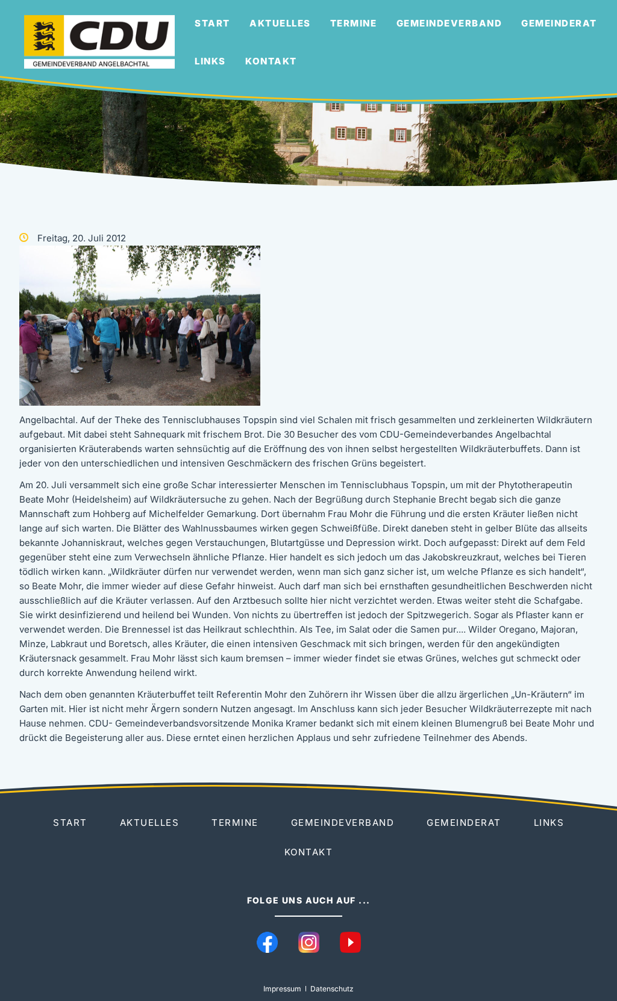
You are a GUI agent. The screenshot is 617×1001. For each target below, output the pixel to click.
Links (210, 61)
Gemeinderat (559, 23)
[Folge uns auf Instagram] (308, 942)
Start (212, 23)
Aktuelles (280, 23)
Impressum (282, 988)
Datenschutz (332, 988)
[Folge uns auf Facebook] (267, 942)
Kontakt (271, 61)
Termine (353, 23)
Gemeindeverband (449, 23)
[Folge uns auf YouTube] (350, 942)
